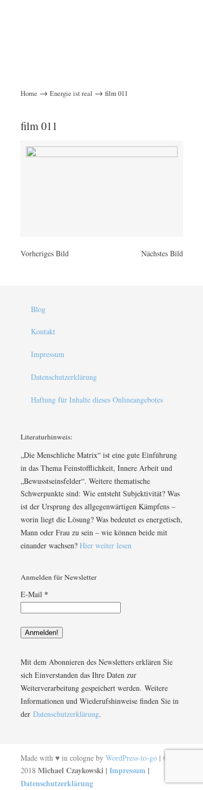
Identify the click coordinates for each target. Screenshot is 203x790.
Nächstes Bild (162, 253)
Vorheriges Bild (45, 253)
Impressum (47, 354)
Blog (38, 309)
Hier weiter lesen (106, 545)
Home (29, 93)
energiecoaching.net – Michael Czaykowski (102, 21)
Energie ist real (71, 93)
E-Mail (34, 594)
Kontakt (43, 331)
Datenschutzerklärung (64, 377)
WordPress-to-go (131, 758)
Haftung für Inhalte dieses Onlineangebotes (97, 399)
